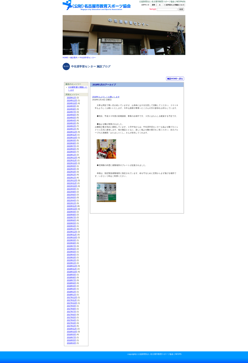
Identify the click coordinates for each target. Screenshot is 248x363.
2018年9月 (71, 275)
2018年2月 (71, 292)
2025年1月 (71, 98)
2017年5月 (71, 317)
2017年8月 (71, 309)
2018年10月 (72, 272)
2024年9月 (71, 106)
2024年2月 (71, 126)
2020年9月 (71, 212)
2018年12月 (72, 266)
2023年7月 (71, 146)
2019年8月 (71, 243)
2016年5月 (71, 340)
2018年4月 (71, 286)
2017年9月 (71, 306)
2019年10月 (72, 237)
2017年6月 (71, 315)
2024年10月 (72, 103)
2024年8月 (71, 109)
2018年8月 (71, 277)
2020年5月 (71, 223)
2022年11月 (72, 160)
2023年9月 (71, 140)
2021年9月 (71, 189)
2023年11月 (72, 135)
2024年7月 (71, 112)
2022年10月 (72, 163)
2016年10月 (72, 332)
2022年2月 (71, 175)
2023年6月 (71, 149)
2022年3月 (71, 172)
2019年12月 (72, 232)
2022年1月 (71, 178)
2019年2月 (71, 260)
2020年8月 (71, 215)
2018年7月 (71, 280)
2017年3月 (71, 323)
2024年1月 (71, 129)
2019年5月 (71, 252)
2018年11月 (72, 269)
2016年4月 (71, 343)
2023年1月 (71, 155)
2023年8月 (71, 143)
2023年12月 (72, 132)
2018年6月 (71, 283)
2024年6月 (71, 115)
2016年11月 (72, 329)
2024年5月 (71, 118)
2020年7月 (71, 217)
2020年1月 (71, 229)
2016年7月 (71, 337)
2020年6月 (71, 220)
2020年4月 (71, 226)
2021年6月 (71, 195)
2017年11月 (72, 300)
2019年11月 (72, 235)
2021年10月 (72, 186)
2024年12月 (72, 100)
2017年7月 (71, 312)
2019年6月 (71, 249)
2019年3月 (71, 257)
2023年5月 (71, 152)
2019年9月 (71, 240)
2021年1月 (71, 203)
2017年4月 (71, 320)
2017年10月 (72, 303)
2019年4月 (71, 255)
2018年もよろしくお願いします (106, 97)
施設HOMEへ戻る (175, 79)
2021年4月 (71, 200)
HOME (65, 58)
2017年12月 (72, 297)
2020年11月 (72, 206)
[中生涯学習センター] (97, 7)
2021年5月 (71, 197)
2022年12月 (72, 158)
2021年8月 (71, 192)
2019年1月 (71, 263)
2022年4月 (71, 169)
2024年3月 (71, 123)
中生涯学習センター (87, 58)
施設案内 (73, 58)
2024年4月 (71, 120)
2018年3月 (71, 289)
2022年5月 (71, 166)
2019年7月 (71, 246)
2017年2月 (71, 326)
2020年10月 (72, 209)
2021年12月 (72, 180)
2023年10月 (72, 138)
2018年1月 (71, 295)
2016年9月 (71, 334)
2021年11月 (72, 183)
